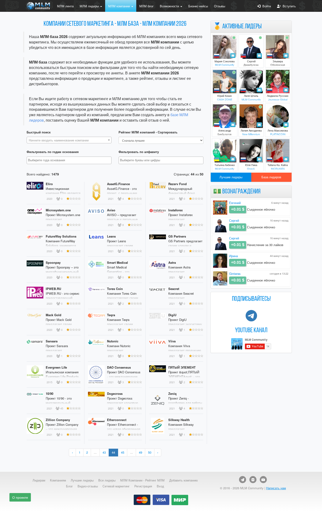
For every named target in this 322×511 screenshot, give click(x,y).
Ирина (233, 256)
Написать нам (276, 488)
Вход (160, 486)
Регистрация (143, 486)
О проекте (20, 497)
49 (140, 452)
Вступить (288, 6)
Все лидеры (107, 480)
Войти (265, 6)
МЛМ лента (65, 6)
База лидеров (271, 177)
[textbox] (69, 140)
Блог (69, 486)
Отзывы (219, 6)
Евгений (235, 202)
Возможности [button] (170, 6)
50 (149, 452)
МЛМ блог (146, 6)
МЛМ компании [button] (119, 6)
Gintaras (235, 273)
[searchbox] (69, 160)
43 (104, 452)
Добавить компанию (183, 480)
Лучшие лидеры (230, 177)
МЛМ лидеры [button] (90, 6)
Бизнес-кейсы (198, 6)
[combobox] (69, 140)
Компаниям (58, 480)
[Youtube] (263, 479)
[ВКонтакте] (252, 479)
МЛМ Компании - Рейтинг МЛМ (142, 480)
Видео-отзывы (88, 486)
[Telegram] (242, 479)
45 (122, 452)
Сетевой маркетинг (116, 486)
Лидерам (39, 480)
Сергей (234, 220)
